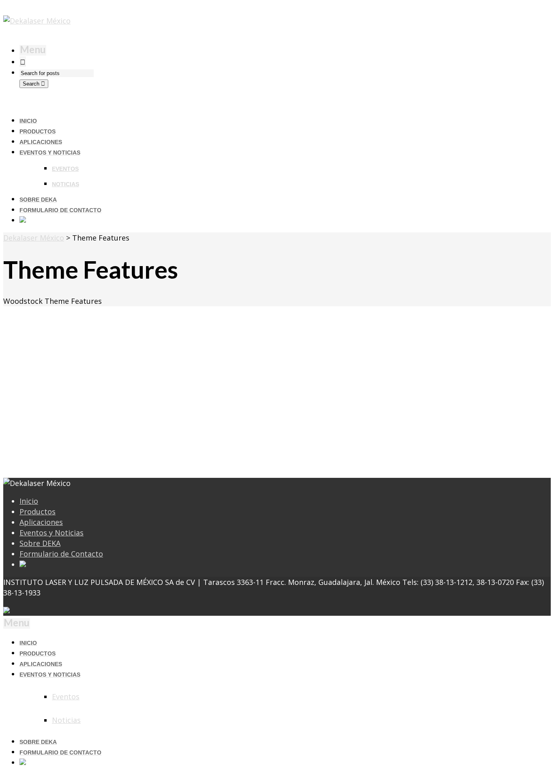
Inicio (28, 501)
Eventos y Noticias (51, 532)
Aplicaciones (41, 522)
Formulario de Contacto (61, 554)
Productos (37, 511)
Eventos (65, 168)
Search (32, 84)
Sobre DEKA (39, 543)
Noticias (65, 184)
